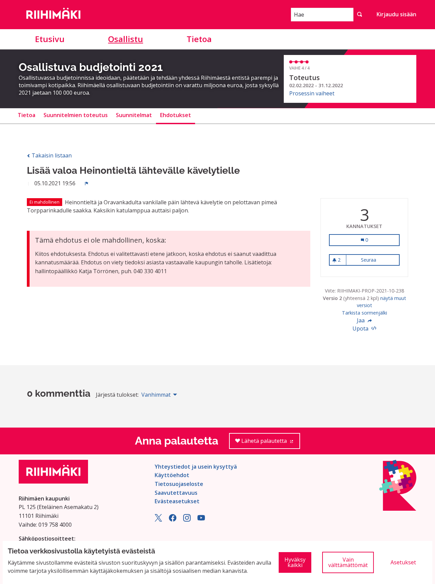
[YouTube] (201, 519)
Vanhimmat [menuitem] (156, 394)
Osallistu (125, 38)
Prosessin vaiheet (311, 93)
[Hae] (359, 14)
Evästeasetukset (177, 501)
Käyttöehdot (172, 475)
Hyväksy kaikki (295, 562)
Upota (361, 328)
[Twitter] (158, 519)
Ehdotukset (175, 115)
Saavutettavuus (176, 492)
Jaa (361, 320)
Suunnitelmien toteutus (76, 115)
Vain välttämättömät (348, 562)
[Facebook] (172, 519)
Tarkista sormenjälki (364, 312)
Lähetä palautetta (270, 443)
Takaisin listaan (51, 155)
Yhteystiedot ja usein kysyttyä (196, 466)
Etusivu (50, 38)
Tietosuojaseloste (179, 484)
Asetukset (403, 562)
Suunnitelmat (134, 115)
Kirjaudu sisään (396, 14)
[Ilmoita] (86, 183)
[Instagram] (187, 519)
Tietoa (199, 38)
